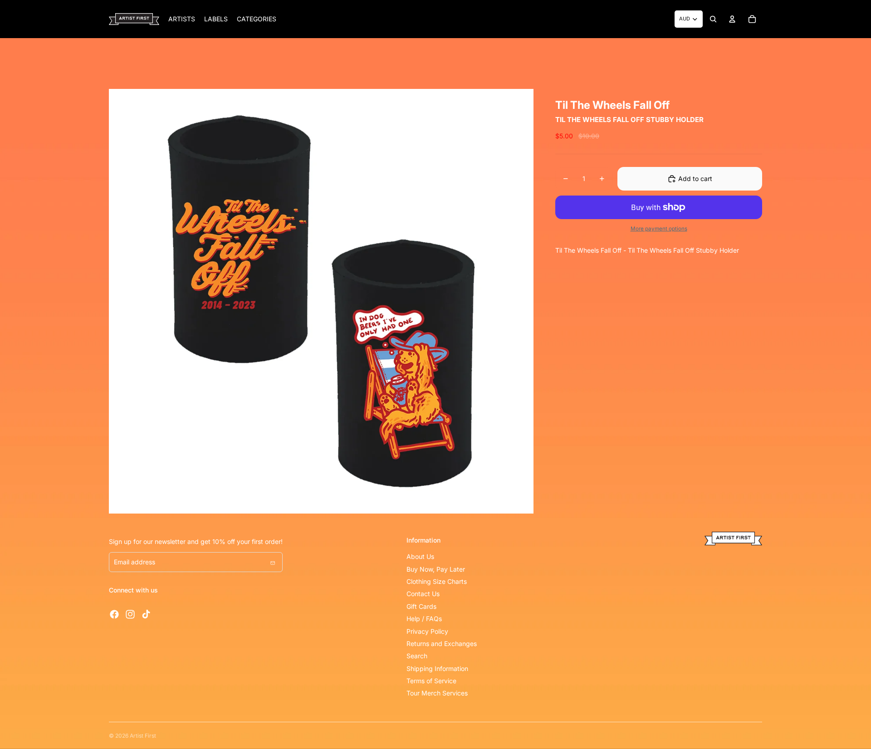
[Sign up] (273, 562)
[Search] (713, 19)
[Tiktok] (146, 614)
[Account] (732, 19)
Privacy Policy (427, 631)
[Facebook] (114, 614)
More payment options (659, 228)
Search (416, 656)
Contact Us (423, 593)
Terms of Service (431, 681)
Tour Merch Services (437, 693)
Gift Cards (421, 606)
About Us (420, 556)
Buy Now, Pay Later (435, 569)
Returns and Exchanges (441, 643)
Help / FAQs (424, 618)
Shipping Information (437, 668)
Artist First (143, 735)
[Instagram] (130, 614)
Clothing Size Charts (436, 581)
